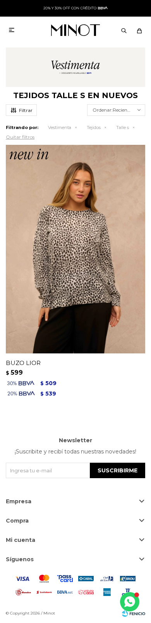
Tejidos (94, 127)
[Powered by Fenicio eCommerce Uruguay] (133, 613)
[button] (124, 30)
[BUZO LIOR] (75, 249)
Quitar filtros (20, 137)
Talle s (122, 127)
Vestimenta (59, 127)
